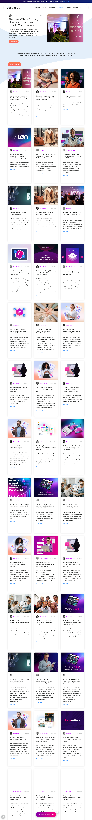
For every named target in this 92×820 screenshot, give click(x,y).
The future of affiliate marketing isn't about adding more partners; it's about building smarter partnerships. (19, 164)
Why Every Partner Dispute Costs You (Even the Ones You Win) (45, 389)
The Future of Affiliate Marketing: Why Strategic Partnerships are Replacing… (18, 156)
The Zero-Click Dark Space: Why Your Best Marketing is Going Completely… (72, 447)
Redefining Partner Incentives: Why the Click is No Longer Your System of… (46, 447)
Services (44, 7)
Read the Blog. (66, 1)
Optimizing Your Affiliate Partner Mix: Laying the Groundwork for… (43, 331)
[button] (57, 812)
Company (68, 7)
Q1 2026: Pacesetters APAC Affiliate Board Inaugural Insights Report (72, 739)
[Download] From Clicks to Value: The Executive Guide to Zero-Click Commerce (72, 156)
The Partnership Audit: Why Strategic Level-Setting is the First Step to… (71, 564)
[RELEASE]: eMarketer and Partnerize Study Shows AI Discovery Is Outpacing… (71, 389)
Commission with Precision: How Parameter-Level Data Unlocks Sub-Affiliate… (18, 797)
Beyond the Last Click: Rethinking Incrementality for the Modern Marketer (45, 564)
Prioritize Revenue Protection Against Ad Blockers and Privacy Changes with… (19, 272)
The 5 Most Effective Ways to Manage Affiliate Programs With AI (19, 622)
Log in (81, 7)
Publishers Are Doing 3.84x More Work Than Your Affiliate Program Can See (46, 272)
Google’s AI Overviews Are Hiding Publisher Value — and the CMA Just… (72, 797)
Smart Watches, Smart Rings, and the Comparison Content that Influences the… (45, 97)
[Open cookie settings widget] (3, 817)
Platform (37, 7)
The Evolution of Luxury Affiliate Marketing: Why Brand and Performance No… (45, 156)
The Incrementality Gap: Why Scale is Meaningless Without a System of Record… (72, 681)
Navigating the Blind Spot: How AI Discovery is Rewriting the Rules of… (72, 214)
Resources (60, 7)
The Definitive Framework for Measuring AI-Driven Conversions (18, 389)
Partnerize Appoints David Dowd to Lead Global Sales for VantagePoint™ (45, 506)
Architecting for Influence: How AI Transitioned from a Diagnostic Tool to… (19, 681)
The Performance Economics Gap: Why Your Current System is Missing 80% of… (72, 622)
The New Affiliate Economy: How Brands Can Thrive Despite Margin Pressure (24, 22)
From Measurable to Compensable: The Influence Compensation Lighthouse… (44, 681)
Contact (75, 7)
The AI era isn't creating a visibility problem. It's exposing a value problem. (72, 104)
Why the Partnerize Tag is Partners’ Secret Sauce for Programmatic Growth (70, 506)
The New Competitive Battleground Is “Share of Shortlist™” (17, 564)
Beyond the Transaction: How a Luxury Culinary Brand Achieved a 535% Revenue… (45, 739)
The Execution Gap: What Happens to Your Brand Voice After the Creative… (71, 331)
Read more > (13, 121)
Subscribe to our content (44, 814)
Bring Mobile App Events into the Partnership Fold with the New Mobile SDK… (71, 272)
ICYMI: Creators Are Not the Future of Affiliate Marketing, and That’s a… (45, 622)
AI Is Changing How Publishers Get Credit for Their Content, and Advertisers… (45, 797)
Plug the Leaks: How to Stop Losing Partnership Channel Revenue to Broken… (18, 331)
